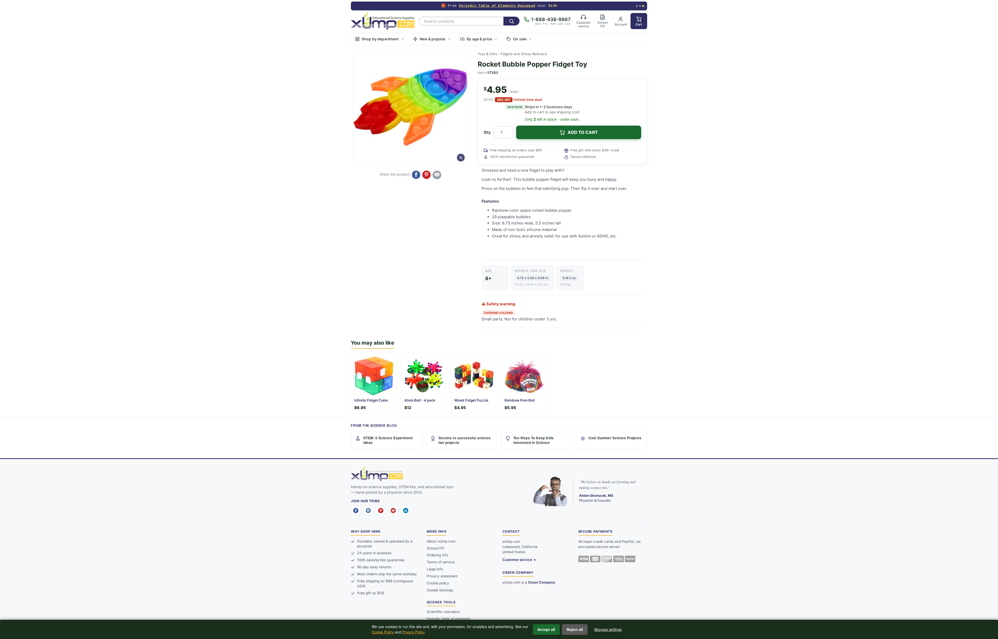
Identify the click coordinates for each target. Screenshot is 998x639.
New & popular (433, 39)
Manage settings (608, 629)
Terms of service (441, 562)
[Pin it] (426, 175)
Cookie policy (438, 583)
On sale (520, 39)
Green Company (541, 582)
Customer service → (519, 560)
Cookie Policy (383, 632)
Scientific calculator (443, 612)
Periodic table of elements (448, 619)
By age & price (479, 39)
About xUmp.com (441, 541)
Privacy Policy (413, 632)
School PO (435, 548)
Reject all (575, 629)
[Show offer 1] (637, 6)
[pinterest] (381, 510)
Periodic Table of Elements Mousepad (497, 6)
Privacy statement (442, 576)
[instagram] (368, 510)
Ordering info (437, 555)
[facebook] (356, 510)
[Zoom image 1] (410, 107)
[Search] (511, 21)
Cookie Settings (440, 590)
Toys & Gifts (487, 54)
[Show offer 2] (640, 6)
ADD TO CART (583, 132)
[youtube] (393, 510)
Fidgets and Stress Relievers (524, 54)
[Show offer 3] (643, 6)
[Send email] (437, 175)
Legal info (435, 569)
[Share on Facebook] (416, 175)
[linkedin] (406, 510)
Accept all (546, 629)
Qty (487, 132)
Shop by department (380, 39)
